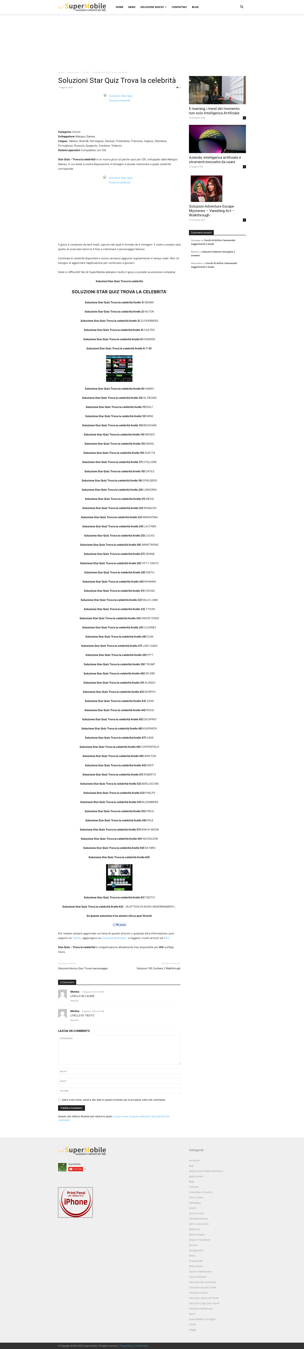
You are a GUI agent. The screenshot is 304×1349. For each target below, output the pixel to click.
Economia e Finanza (200, 1192)
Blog (195, 7)
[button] (242, 7)
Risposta (74, 1000)
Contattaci (179, 7)
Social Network (197, 1276)
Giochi (86, 72)
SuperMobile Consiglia (202, 1319)
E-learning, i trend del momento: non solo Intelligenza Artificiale (214, 111)
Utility (192, 1324)
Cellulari (194, 1187)
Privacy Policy (126, 1345)
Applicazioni (73, 72)
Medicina (194, 1229)
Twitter (76, 938)
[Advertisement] (152, 44)
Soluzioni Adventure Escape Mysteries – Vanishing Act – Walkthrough (212, 210)
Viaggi (192, 1329)
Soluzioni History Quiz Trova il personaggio (83, 968)
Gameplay (195, 1202)
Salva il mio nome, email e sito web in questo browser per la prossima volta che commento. (114, 1099)
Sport (192, 1313)
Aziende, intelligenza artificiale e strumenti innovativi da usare (215, 159)
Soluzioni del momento (202, 1282)
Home (119, 7)
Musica (193, 1245)
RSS (166, 938)
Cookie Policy (141, 1345)
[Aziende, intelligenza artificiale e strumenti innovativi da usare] (217, 139)
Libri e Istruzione (199, 1224)
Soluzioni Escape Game (202, 1287)
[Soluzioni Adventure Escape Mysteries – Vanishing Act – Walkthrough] (217, 188)
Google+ (122, 938)
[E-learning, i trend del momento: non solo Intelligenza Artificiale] (217, 90)
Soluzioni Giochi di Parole (204, 1298)
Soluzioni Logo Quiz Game (204, 1303)
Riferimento (196, 1266)
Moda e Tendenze (199, 1239)
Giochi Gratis (196, 1213)
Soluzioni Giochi (152, 7)
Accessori (194, 1160)
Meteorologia (196, 1234)
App (191, 1165)
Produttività (196, 1261)
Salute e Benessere (200, 1271)
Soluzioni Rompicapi (201, 1308)
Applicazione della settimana (206, 1171)
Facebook (108, 938)
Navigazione (196, 1250)
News (131, 7)
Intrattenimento (198, 1218)
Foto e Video (196, 1197)
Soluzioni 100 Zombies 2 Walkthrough (158, 968)
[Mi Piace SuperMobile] (119, 925)
